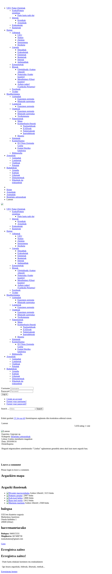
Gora (3, 544)
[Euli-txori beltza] (15, 498)
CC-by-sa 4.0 (19, 418)
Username (5, 388)
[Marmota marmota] (16, 503)
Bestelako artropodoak (20, 436)
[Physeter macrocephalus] (18, 493)
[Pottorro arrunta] (14, 495)
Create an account (14, 399)
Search (39, 409)
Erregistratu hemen (9, 571)
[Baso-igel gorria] (15, 500)
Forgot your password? (16, 404)
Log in (4, 394)
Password (5, 391)
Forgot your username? (16, 401)
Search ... (5, 409)
